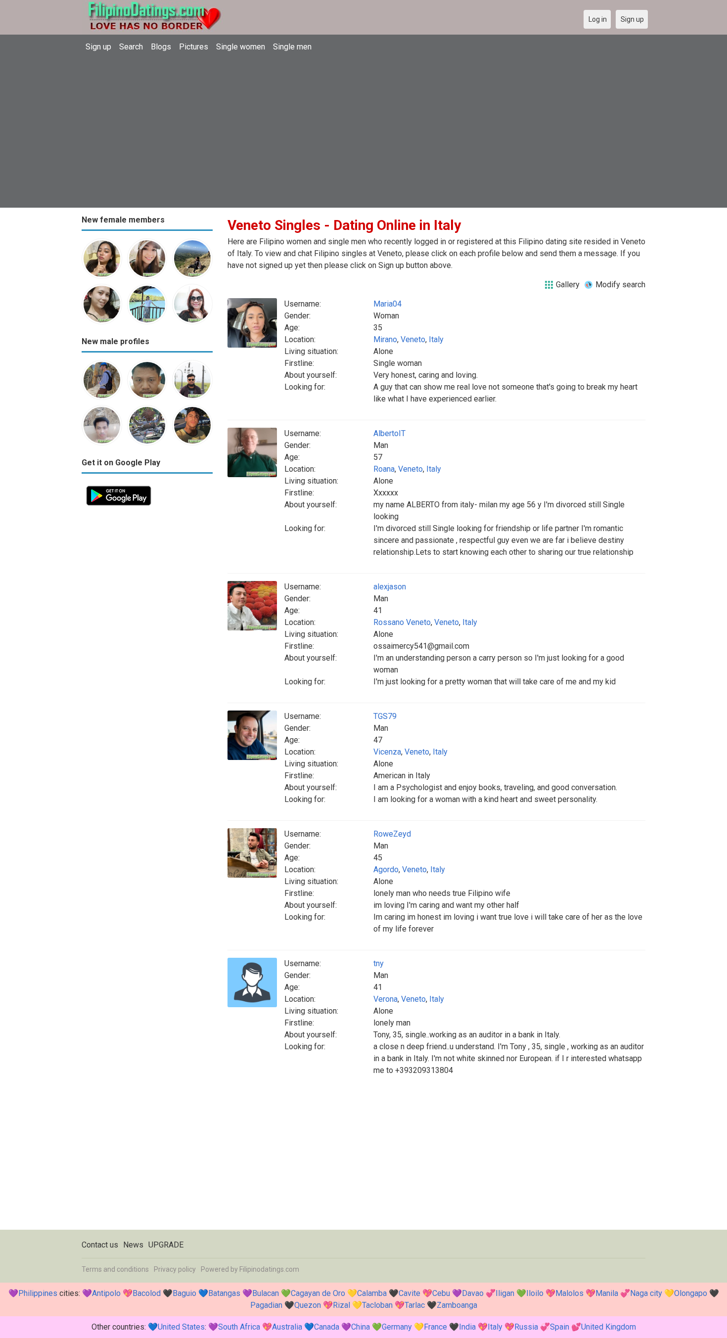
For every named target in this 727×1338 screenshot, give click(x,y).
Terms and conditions (115, 1269)
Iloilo (535, 1293)
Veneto (413, 339)
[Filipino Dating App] (119, 486)
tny (378, 963)
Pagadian (266, 1305)
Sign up (98, 46)
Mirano (385, 339)
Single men (292, 46)
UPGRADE (165, 1244)
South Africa (239, 1327)
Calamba (372, 1293)
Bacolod (147, 1293)
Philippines (37, 1293)
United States (181, 1327)
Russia (526, 1327)
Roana (384, 469)
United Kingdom (608, 1327)
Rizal (341, 1305)
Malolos (569, 1293)
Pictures (193, 46)
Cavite (409, 1293)
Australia (287, 1327)
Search (131, 46)
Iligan (505, 1293)
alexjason (389, 586)
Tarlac (415, 1305)
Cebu (441, 1293)
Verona (385, 999)
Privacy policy (175, 1269)
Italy (436, 339)
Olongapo (690, 1293)
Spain (559, 1327)
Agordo (386, 869)
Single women (240, 46)
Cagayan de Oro (318, 1293)
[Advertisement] (363, 131)
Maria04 (387, 304)
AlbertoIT (389, 433)
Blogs (161, 46)
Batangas (224, 1293)
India (467, 1327)
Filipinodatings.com (269, 1269)
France (435, 1327)
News (133, 1244)
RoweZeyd (392, 834)
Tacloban (377, 1305)
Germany (397, 1327)
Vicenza (387, 752)
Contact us (100, 1244)
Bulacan (265, 1293)
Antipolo (106, 1293)
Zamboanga (457, 1305)
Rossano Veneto (402, 622)
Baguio (184, 1293)
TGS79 (385, 716)
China (360, 1327)
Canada (326, 1327)
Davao (473, 1293)
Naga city (646, 1293)
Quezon (307, 1305)
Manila (606, 1293)
